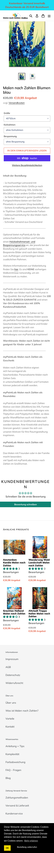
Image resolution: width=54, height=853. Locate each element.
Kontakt (10, 726)
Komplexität (12, 754)
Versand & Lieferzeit (17, 805)
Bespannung (10, 136)
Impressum (12, 659)
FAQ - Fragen (13, 770)
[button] (10, 568)
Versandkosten (17, 102)
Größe (7, 113)
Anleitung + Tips (15, 746)
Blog (8, 778)
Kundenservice (14, 813)
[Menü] (49, 15)
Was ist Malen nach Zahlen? (22, 710)
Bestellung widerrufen (27, 847)
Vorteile (10, 718)
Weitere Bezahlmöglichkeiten (27, 165)
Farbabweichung (15, 762)
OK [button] (7, 848)
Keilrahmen (9, 124)
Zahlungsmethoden (17, 797)
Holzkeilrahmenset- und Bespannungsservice (19, 243)
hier (16, 269)
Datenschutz (13, 675)
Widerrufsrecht (14, 683)
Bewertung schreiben (25, 504)
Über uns (11, 702)
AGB (8, 667)
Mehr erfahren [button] (31, 841)
